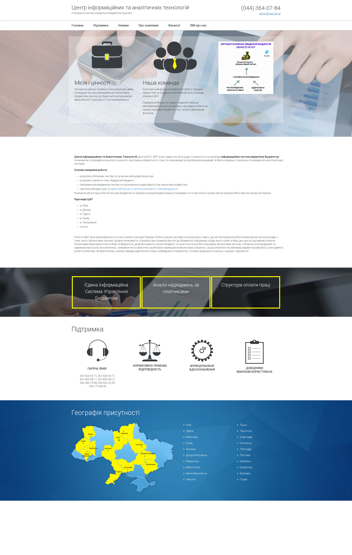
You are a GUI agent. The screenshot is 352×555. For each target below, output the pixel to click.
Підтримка (100, 25)
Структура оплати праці (245, 285)
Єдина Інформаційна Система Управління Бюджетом (106, 291)
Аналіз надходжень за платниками (176, 288)
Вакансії (174, 25)
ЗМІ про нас (198, 25)
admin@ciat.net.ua (269, 13)
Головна (77, 25)
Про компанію (149, 25)
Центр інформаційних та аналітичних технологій (130, 9)
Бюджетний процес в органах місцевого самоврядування (143, 188)
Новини (123, 25)
